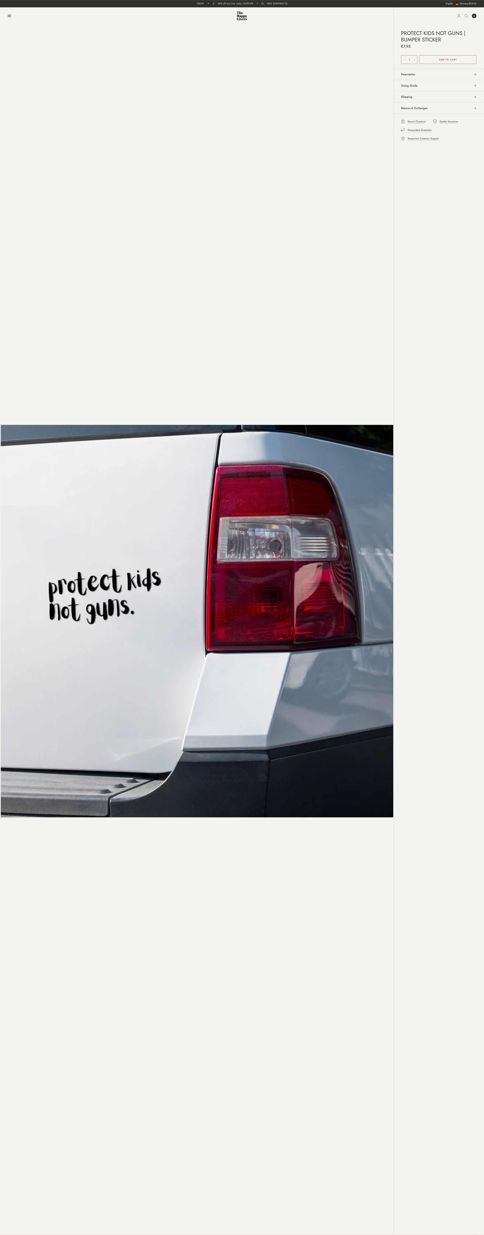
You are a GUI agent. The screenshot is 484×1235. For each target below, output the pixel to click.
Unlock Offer (266, 642)
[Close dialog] (311, 571)
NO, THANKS (266, 662)
